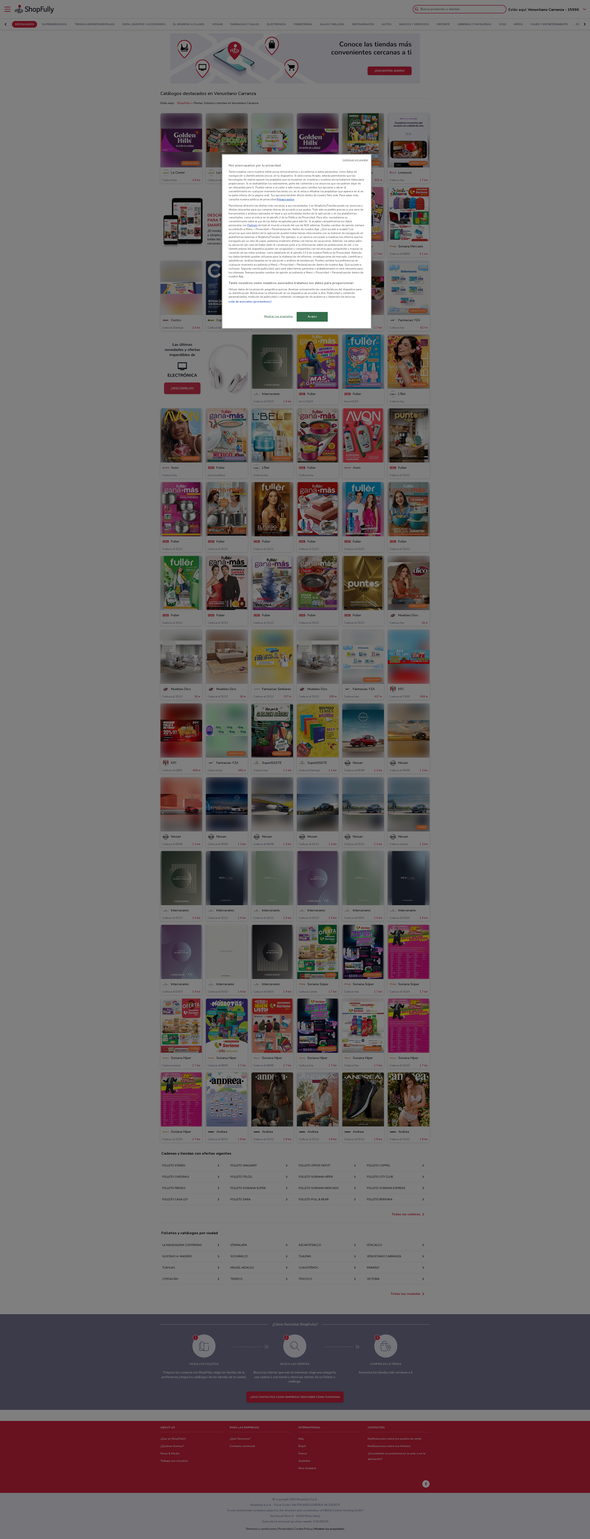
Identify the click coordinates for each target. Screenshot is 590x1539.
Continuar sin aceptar (355, 160)
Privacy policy (285, 199)
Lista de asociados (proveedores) (250, 301)
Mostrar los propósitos (278, 316)
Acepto (312, 316)
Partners (252, 225)
